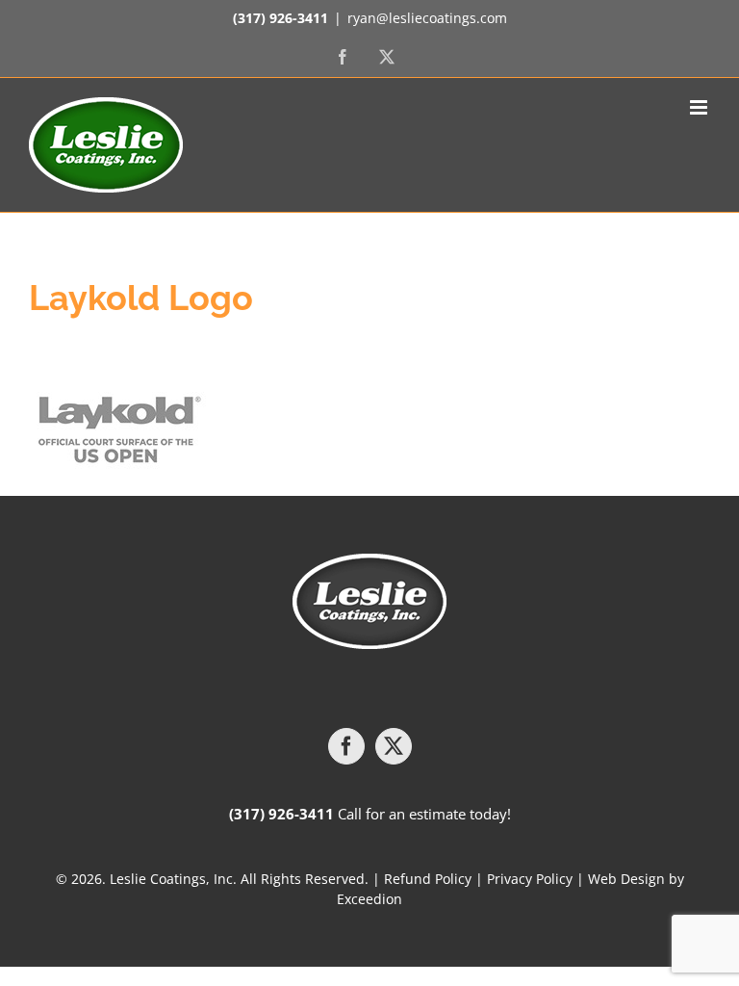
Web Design (626, 878)
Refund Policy (427, 878)
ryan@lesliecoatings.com (427, 18)
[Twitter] (393, 746)
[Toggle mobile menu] (700, 107)
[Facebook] (346, 746)
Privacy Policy (530, 878)
